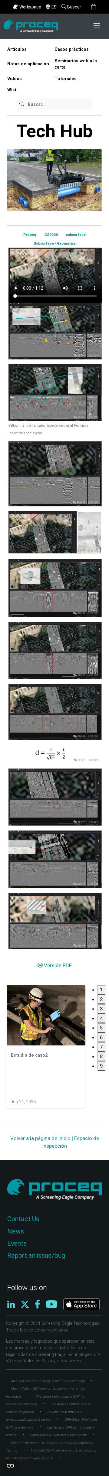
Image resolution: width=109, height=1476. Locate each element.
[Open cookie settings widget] (10, 1465)
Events (17, 1243)
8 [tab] (101, 1056)
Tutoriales (65, 78)
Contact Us (23, 1219)
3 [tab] (101, 1009)
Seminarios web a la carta (75, 64)
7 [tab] (101, 1047)
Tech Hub (54, 131)
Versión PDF (57, 965)
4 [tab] (101, 1018)
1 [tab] (101, 990)
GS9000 (51, 234)
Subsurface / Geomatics (55, 243)
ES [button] (54, 7)
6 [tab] (101, 1037)
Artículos (17, 49)
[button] (93, 7)
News (15, 1231)
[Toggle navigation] (97, 26)
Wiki (11, 90)
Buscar (74, 7)
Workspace (30, 7)
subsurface (76, 234)
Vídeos (14, 78)
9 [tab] (101, 1066)
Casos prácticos (71, 49)
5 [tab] (101, 1028)
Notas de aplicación (28, 64)
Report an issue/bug (36, 1255)
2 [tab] (101, 999)
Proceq (29, 234)
